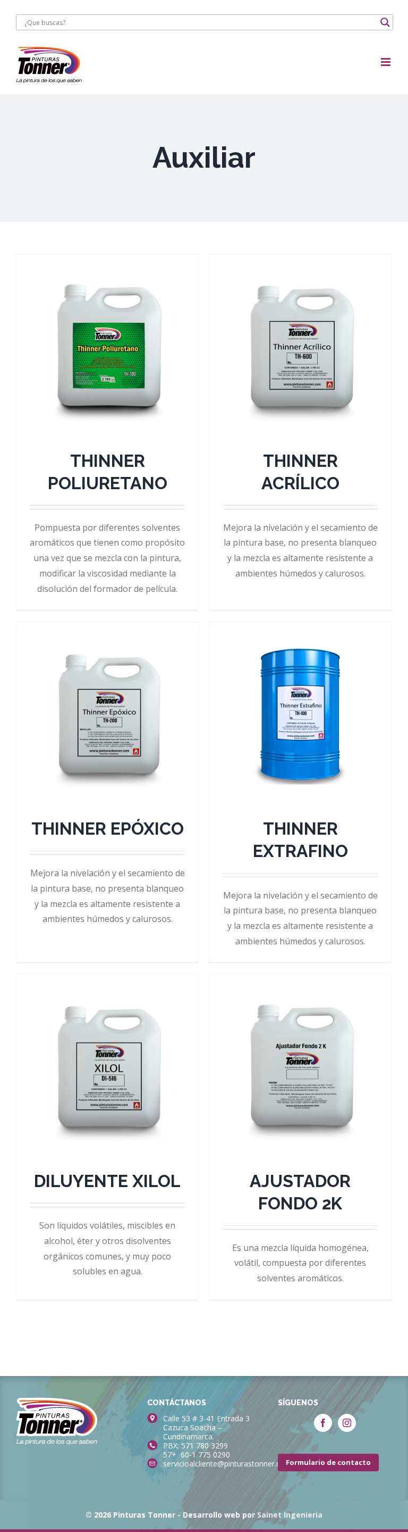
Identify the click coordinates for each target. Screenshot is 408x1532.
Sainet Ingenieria (289, 1515)
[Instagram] (347, 1423)
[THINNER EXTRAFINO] (300, 713)
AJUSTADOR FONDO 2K (300, 1042)
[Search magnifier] (385, 22)
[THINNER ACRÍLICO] (300, 345)
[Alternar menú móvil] (386, 62)
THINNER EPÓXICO (107, 700)
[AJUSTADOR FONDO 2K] (300, 1066)
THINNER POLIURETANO (107, 322)
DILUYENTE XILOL (107, 1052)
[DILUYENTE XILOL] (107, 1066)
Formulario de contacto (328, 1462)
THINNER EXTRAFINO (300, 689)
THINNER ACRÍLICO (300, 332)
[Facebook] (323, 1423)
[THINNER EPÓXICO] (107, 713)
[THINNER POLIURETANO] (107, 345)
